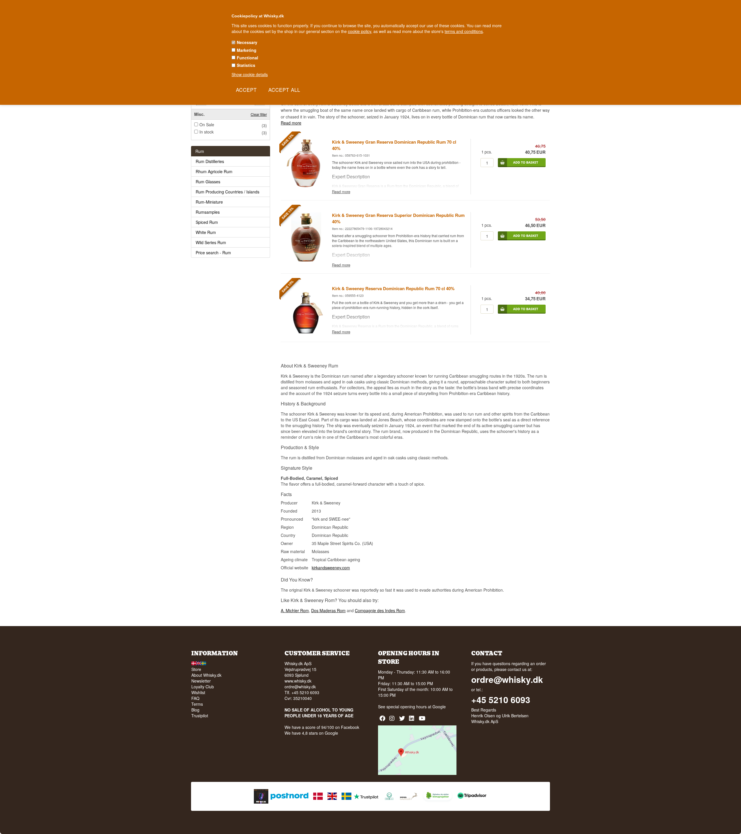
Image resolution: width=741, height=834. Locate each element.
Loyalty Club (202, 686)
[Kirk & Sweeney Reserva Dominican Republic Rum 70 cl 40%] (306, 333)
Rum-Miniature (209, 202)
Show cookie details (250, 74)
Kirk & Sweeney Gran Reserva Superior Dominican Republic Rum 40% (398, 218)
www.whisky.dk (298, 681)
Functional (247, 58)
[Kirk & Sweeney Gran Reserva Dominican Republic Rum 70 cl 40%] (306, 186)
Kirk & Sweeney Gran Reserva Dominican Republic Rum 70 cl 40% (394, 145)
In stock (206, 132)
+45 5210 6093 (500, 700)
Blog (195, 710)
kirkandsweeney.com (331, 567)
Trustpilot (199, 715)
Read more (291, 123)
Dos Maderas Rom (328, 610)
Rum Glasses (208, 181)
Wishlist (198, 692)
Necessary (247, 42)
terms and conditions (464, 31)
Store (196, 669)
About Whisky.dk (206, 675)
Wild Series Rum (211, 242)
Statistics (246, 65)
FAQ (195, 698)
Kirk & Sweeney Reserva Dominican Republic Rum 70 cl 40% (393, 288)
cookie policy (359, 31)
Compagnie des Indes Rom (380, 610)
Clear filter (259, 114)
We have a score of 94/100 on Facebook (322, 727)
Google (439, 706)
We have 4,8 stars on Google (311, 733)
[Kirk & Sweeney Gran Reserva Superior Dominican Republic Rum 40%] (306, 260)
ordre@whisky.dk (300, 686)
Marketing (246, 50)
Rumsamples (208, 212)
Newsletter (201, 681)
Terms (197, 704)
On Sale (206, 124)
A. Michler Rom (295, 610)
